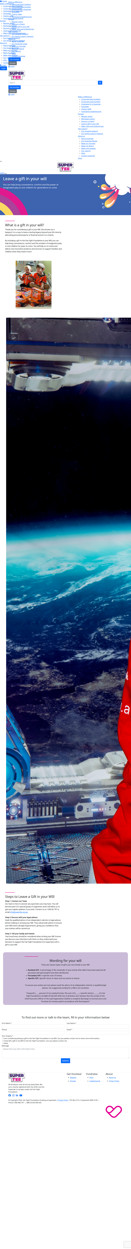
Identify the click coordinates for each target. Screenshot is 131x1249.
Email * (69, 1029)
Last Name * (71, 1023)
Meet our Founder (19, 46)
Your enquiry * (7, 1036)
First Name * (7, 1023)
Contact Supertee (18, 56)
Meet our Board (18, 49)
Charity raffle (17, 14)
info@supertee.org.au (19, 912)
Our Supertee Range (89, 141)
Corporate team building (21, 4)
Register (73, 1077)
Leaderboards (94, 1081)
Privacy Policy (114, 1081)
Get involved (14, 59)
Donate (11, 19)
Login (12, 66)
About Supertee (18, 41)
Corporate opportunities (21, 7)
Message (5, 1046)
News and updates (88, 148)
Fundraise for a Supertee (21, 9)
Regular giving (17, 22)
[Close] (5, 173)
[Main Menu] (1, 161)
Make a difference (15, 2)
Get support (13, 31)
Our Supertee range (19, 44)
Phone (4, 1029)
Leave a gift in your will (20, 27)
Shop (80, 158)
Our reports (16, 51)
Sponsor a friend (18, 24)
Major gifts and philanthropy (23, 29)
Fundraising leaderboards (22, 17)
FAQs (14, 54)
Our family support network (22, 36)
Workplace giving (88, 119)
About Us (112, 1077)
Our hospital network (20, 34)
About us (11, 39)
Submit (65, 1060)
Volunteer (15, 12)
